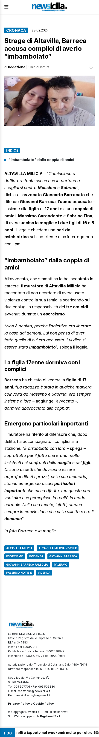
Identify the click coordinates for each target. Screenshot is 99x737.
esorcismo (14, 556)
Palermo (60, 564)
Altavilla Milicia (19, 548)
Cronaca (16, 30)
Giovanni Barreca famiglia (27, 564)
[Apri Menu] (6, 7)
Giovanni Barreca (63, 556)
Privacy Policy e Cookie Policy (31, 703)
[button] (49, 101)
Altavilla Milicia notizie (57, 548)
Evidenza (36, 556)
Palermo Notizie (19, 572)
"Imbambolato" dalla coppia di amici (41, 159)
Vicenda (44, 572)
